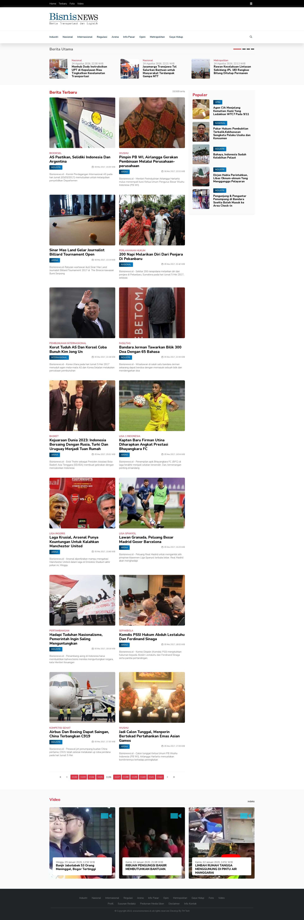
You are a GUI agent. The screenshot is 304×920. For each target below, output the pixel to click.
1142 (159, 777)
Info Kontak (190, 903)
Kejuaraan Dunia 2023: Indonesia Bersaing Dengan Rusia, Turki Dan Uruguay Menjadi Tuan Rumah (78, 444)
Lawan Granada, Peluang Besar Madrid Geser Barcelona (146, 539)
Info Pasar (129, 37)
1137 (117, 777)
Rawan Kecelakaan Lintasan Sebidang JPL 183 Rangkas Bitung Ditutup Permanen (232, 70)
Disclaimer (174, 903)
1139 (134, 777)
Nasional (68, 37)
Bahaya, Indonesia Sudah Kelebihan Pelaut (229, 156)
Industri (53, 37)
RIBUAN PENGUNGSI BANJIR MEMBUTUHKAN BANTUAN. (146, 867)
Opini (142, 37)
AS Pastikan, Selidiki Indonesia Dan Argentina (79, 159)
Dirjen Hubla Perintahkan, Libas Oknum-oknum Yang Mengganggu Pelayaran (230, 178)
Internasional (84, 37)
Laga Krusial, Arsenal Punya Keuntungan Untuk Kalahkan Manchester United (74, 542)
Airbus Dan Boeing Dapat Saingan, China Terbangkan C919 (79, 734)
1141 (151, 777)
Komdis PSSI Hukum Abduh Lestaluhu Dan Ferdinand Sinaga (152, 637)
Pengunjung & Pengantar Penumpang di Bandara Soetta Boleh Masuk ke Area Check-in (229, 201)
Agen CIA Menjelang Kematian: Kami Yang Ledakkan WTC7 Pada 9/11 (231, 111)
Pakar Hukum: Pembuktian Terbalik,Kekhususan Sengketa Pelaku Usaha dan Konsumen (231, 133)
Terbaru (63, 3)
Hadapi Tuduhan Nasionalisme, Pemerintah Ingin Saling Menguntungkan (76, 639)
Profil (111, 903)
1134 (91, 777)
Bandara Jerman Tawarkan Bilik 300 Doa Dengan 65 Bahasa (150, 349)
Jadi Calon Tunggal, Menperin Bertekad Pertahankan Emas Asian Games (149, 736)
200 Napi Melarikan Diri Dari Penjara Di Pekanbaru (151, 256)
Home (53, 3)
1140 (142, 777)
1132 (74, 777)
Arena (115, 37)
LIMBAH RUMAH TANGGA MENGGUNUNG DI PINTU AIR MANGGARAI (216, 869)
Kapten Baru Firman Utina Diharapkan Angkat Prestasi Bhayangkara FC (143, 444)
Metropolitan (157, 37)
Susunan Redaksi (127, 903)
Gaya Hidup (176, 37)
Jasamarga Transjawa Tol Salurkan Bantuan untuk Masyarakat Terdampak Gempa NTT (160, 71)
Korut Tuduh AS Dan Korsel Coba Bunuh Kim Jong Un (78, 349)
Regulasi (102, 37)
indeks (251, 801)
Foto (72, 3)
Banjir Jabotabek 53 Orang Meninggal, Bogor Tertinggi (76, 867)
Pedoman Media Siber (152, 903)
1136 (108, 777)
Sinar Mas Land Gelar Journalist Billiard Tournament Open (76, 252)
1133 (83, 777)
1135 (100, 777)
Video (80, 3)
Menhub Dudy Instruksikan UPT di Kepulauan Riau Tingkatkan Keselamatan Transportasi (89, 71)
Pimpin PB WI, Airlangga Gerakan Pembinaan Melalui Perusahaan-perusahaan (148, 161)
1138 (125, 777)
